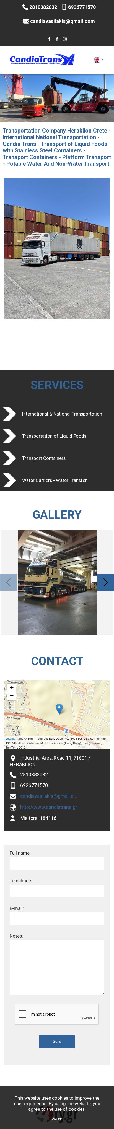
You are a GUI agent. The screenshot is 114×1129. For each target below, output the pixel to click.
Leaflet (10, 738)
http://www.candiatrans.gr (48, 807)
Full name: (20, 853)
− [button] (12, 695)
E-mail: (17, 908)
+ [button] (12, 687)
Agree (57, 1118)
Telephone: (21, 880)
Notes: (16, 936)
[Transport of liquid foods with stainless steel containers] (57, 39)
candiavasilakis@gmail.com (49, 796)
